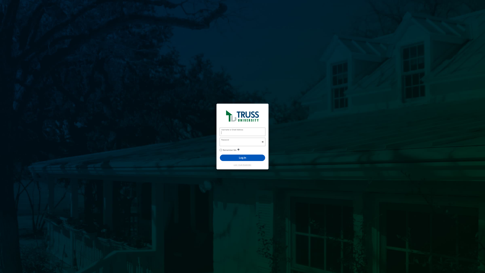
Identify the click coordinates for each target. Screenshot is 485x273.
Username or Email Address (232, 130)
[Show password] (262, 142)
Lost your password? (242, 165)
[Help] (238, 149)
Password (225, 140)
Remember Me (229, 150)
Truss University (242, 116)
